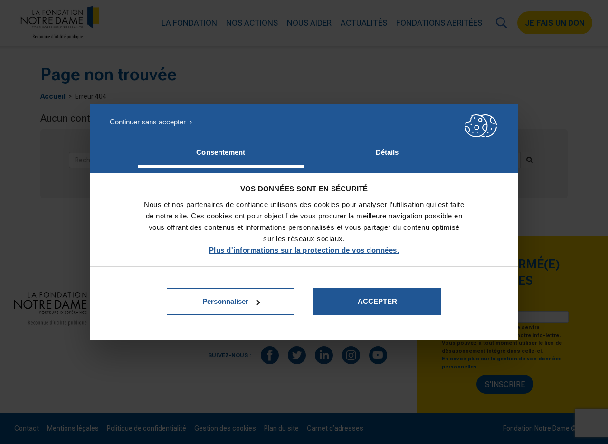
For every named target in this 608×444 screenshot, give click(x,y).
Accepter (377, 301)
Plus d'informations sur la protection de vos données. (304, 250)
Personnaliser (225, 301)
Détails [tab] (387, 152)
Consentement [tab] (220, 152)
